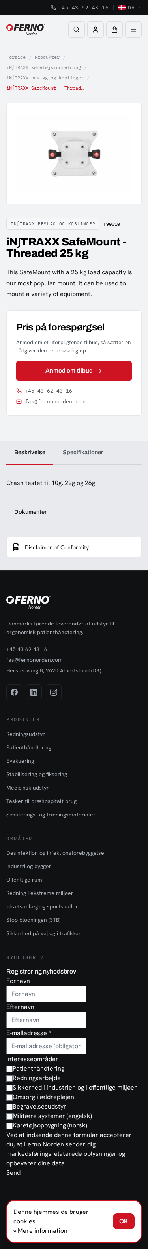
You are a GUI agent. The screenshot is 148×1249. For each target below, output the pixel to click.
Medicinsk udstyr (27, 787)
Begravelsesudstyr (39, 1106)
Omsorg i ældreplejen (43, 1097)
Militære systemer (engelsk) (52, 1116)
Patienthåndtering (28, 747)
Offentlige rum (24, 879)
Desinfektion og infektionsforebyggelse (55, 852)
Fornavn (18, 981)
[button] (114, 29)
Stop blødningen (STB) (33, 919)
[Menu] (133, 29)
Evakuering (20, 760)
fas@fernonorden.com (55, 401)
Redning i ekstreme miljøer (39, 893)
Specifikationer (83, 452)
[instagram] (54, 692)
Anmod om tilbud (69, 370)
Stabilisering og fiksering (36, 774)
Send (13, 1172)
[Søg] (76, 29)
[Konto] (95, 29)
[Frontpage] (25, 29)
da (131, 7)
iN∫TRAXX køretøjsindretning (43, 67)
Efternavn (20, 1007)
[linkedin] (34, 692)
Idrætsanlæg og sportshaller (42, 906)
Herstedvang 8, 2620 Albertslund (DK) (53, 670)
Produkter (47, 57)
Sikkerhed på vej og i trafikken (44, 933)
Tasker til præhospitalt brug (41, 801)
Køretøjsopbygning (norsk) (50, 1125)
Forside (16, 57)
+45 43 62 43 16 (83, 7)
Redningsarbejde (37, 1078)
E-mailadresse (28, 1033)
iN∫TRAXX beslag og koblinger (45, 78)
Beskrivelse (29, 452)
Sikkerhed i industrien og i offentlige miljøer (75, 1087)
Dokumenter (30, 512)
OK (123, 1221)
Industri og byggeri (29, 866)
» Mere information (40, 1231)
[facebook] (14, 692)
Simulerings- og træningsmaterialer (51, 814)
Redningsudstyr (25, 734)
